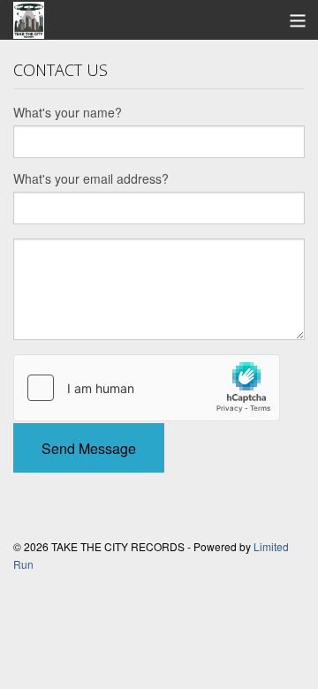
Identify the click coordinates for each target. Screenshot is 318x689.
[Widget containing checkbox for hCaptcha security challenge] (146, 387)
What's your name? (67, 112)
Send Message (89, 448)
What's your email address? (91, 178)
